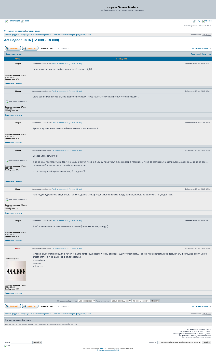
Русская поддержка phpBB (108, 350)
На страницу (197, 48)
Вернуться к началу (13, 83)
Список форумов (12, 35)
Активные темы (33, 31)
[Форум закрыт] (13, 50)
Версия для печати (14, 54)
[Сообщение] (184, 64)
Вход (26, 21)
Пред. (206, 48)
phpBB (102, 348)
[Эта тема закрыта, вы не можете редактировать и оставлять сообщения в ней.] (30, 50)
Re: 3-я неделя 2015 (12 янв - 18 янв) (67, 64)
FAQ (198, 21)
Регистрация (14, 21)
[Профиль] (39, 84)
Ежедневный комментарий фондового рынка (72, 35)
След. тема (206, 54)
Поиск (208, 21)
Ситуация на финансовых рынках (36, 35)
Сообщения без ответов (14, 31)
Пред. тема (195, 54)
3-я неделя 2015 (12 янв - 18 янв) (31, 40)
